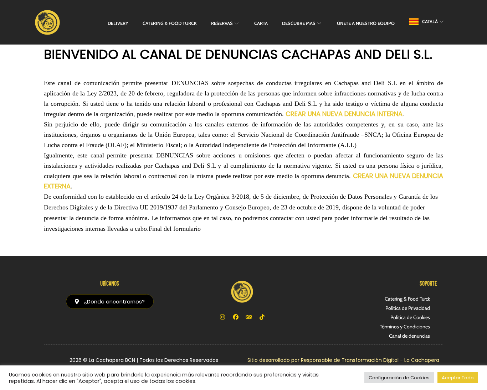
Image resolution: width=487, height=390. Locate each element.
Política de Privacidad (407, 308)
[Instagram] (222, 317)
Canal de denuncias (409, 336)
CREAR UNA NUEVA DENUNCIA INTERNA (344, 113)
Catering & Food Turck (407, 299)
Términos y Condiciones (405, 326)
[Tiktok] (262, 317)
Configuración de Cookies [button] (399, 377)
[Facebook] (235, 317)
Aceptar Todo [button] (458, 377)
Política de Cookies (410, 317)
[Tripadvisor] (249, 317)
